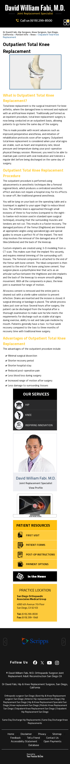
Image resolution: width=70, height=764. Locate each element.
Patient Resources (33, 525)
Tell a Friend (33, 738)
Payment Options (37, 564)
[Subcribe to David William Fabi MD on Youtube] (49, 662)
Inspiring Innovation (39, 425)
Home (10, 734)
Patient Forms (35, 545)
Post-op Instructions (40, 554)
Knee (33, 34)
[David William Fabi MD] (35, 14)
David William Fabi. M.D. (36, 478)
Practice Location (35, 590)
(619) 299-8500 (41, 20)
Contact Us (52, 738)
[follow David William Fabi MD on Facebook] (35, 662)
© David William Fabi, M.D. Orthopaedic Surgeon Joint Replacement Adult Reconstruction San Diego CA (35, 674)
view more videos (35, 516)
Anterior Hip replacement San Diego (42, 698)
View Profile (36, 487)
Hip (27, 405)
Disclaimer (26, 734)
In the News (37, 576)
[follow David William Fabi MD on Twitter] (42, 662)
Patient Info (22, 34)
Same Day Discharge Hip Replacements (21, 719)
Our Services (36, 394)
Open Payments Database (44, 743)
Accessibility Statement (24, 741)
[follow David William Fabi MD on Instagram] (56, 662)
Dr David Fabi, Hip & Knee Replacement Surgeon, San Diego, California (35, 685)
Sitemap (57, 734)
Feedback (15, 738)
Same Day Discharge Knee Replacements (48, 721)
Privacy (42, 734)
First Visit (33, 535)
